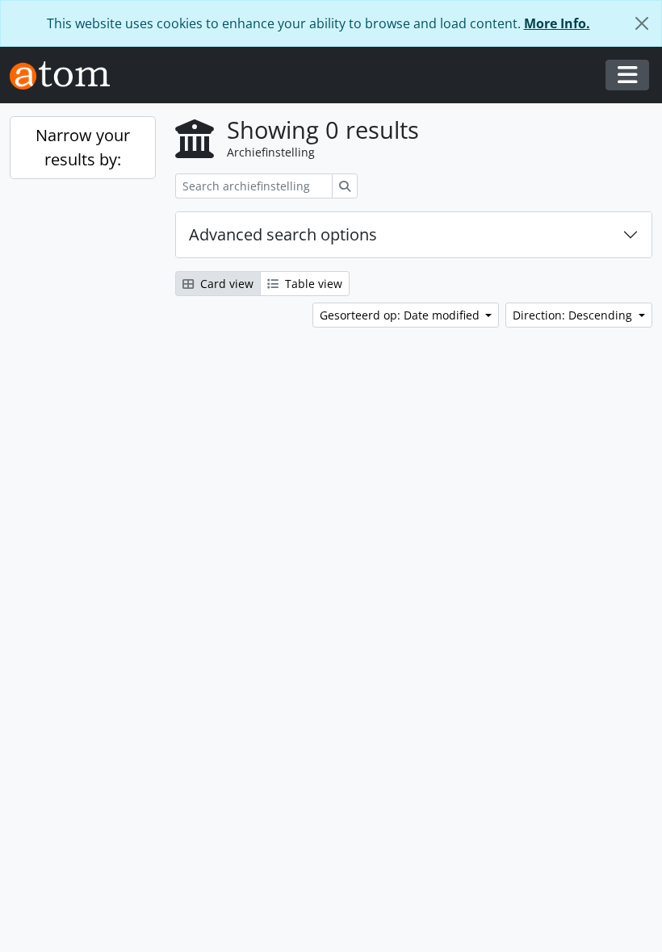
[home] (66, 75)
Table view (312, 283)
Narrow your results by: (83, 147)
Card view (225, 283)
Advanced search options (283, 234)
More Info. (557, 23)
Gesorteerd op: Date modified (401, 315)
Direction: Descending (574, 315)
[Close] (641, 23)
